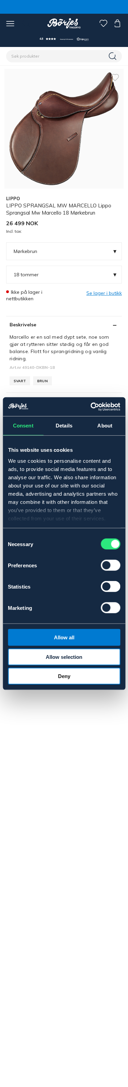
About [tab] (104, 425)
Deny (64, 676)
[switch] (110, 565)
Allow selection (64, 657)
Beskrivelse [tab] (23, 325)
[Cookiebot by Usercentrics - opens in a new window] (91, 406)
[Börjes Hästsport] (64, 23)
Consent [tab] (23, 425)
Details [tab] (64, 425)
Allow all (64, 637)
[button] (64, 39)
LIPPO (13, 198)
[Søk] (113, 56)
